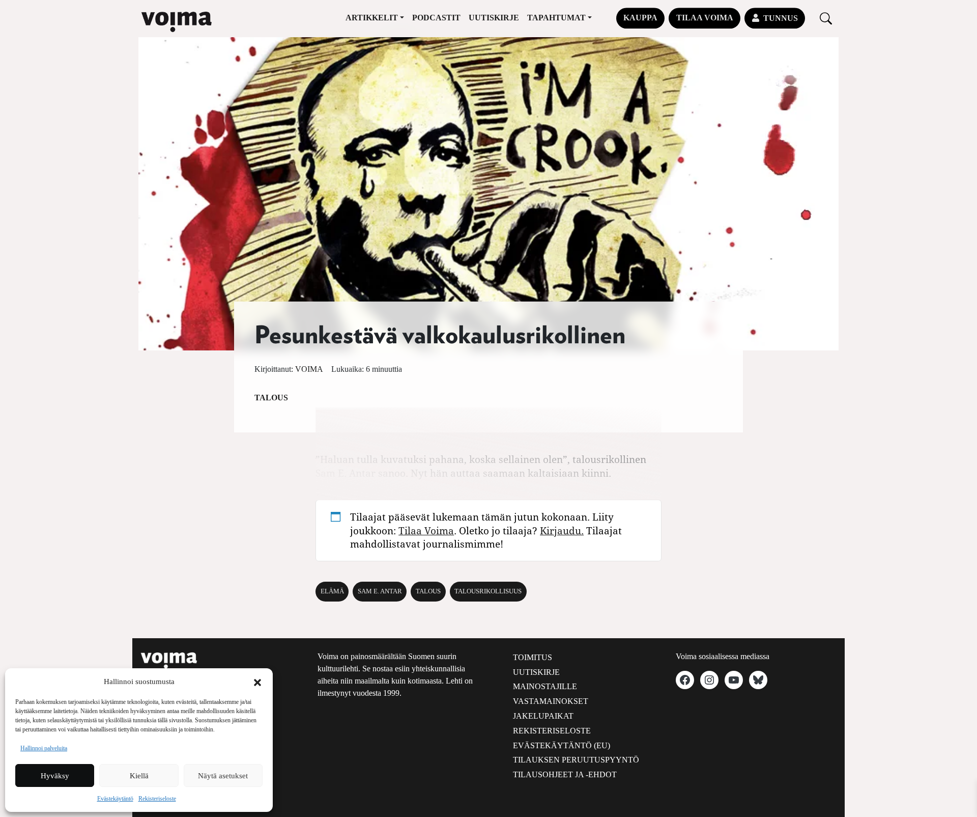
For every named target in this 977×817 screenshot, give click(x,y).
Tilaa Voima (704, 17)
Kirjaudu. (562, 530)
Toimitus (532, 657)
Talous (271, 397)
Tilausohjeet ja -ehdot (565, 774)
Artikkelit (372, 17)
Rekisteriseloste (157, 798)
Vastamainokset (550, 701)
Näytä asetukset (223, 776)
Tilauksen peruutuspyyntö (576, 759)
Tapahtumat (556, 17)
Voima (309, 369)
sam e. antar (380, 591)
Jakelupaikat (543, 716)
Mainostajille (545, 686)
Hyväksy (55, 776)
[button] (257, 681)
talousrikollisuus (488, 591)
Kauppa (640, 17)
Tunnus (780, 18)
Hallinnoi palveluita (43, 748)
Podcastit (436, 17)
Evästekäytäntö (115, 798)
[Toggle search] (826, 18)
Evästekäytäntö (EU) (561, 745)
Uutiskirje (494, 17)
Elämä (332, 591)
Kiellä (139, 776)
